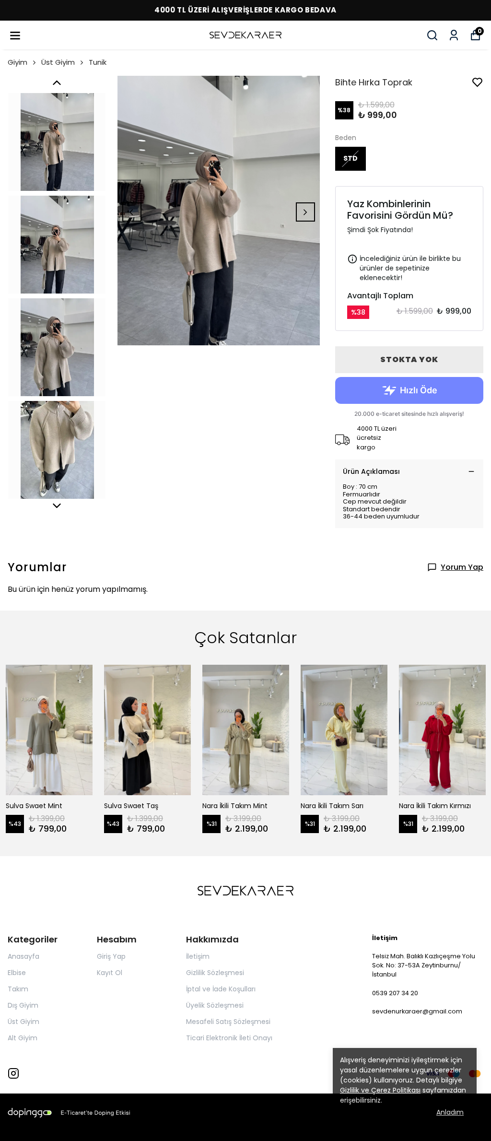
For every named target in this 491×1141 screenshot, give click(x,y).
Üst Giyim (58, 62)
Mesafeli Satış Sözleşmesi (228, 1021)
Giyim (17, 62)
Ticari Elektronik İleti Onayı (229, 1038)
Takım (18, 989)
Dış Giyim (23, 1005)
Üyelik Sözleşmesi (215, 1005)
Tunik (97, 62)
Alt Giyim (22, 1038)
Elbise (17, 972)
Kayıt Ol (109, 972)
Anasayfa (23, 956)
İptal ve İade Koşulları (221, 989)
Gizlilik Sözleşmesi (215, 972)
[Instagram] (13, 1073)
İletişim (198, 956)
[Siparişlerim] (454, 35)
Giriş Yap (111, 956)
